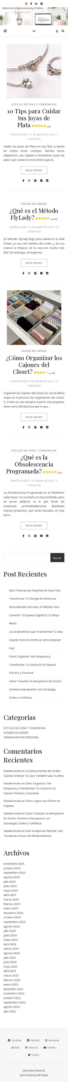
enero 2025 (11, 908)
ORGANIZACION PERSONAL (21, 737)
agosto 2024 (12, 926)
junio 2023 (10, 962)
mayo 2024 (11, 939)
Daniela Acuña (18, 134)
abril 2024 (10, 944)
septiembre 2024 (15, 922)
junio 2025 (10, 886)
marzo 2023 (11, 975)
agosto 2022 (12, 1007)
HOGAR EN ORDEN (34, 203)
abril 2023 (10, 971)
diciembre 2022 (13, 989)
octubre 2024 (12, 917)
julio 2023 (10, 957)
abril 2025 (10, 895)
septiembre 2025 (15, 872)
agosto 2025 (12, 877)
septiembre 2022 (15, 1002)
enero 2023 (11, 984)
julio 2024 (10, 930)
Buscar (57, 558)
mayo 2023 (11, 966)
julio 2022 (10, 1011)
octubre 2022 (12, 998)
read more (34, 170)
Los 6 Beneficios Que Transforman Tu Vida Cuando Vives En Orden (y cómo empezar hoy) (36, 640)
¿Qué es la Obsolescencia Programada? (34, 464)
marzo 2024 (11, 948)
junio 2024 (10, 935)
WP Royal (42, 1075)
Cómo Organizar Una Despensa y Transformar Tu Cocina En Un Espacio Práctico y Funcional (32, 665)
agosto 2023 (12, 953)
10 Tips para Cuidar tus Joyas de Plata (34, 118)
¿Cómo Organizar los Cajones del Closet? (34, 364)
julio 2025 (10, 881)
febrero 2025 (12, 904)
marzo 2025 (11, 899)
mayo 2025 (11, 890)
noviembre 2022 (14, 993)
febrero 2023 (12, 980)
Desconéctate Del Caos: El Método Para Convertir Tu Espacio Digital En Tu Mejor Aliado (34, 615)
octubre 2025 (12, 868)
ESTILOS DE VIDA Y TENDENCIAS (34, 104)
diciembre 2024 (13, 913)
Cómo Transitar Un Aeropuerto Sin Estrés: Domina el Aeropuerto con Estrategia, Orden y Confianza (35, 689)
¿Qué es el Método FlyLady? (34, 213)
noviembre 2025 (14, 863)
